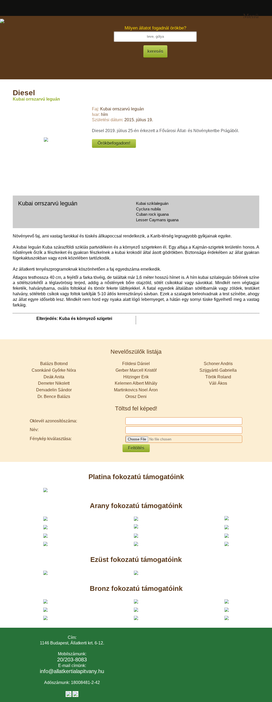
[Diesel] (46, 139)
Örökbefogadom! (113, 143)
